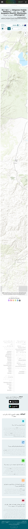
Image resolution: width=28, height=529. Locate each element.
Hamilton (9, 359)
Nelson (10, 370)
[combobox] (23, 25)
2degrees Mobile (22, 360)
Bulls (10, 388)
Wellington (9, 352)
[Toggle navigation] (25, 2)
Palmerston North (7, 365)
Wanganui (9, 384)
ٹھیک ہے (14, 526)
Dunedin (10, 360)
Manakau (9, 390)
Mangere (9, 373)
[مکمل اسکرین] (2, 25)
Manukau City (8, 356)
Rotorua (10, 366)
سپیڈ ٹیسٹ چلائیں (10, 1)
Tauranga (9, 362)
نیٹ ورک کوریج (9, 28)
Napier (10, 371)
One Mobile (21, 371)
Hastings (9, 368)
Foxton (10, 387)
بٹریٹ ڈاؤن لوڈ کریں (6, 28)
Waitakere (9, 357)
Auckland (9, 351)
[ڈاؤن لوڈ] (14, 401)
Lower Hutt (9, 363)
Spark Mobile (21, 373)
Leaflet (3, 292)
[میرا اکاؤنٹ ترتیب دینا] (2, 2)
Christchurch (9, 354)
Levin (10, 385)
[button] (25, 33)
